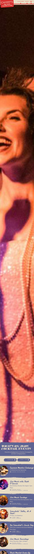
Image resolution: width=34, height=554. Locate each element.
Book (27, 1)
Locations (20, 1)
